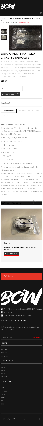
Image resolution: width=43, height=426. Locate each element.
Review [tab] (6, 115)
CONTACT (4, 394)
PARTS (2, 400)
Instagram (4, 356)
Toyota (3, 373)
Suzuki (3, 370)
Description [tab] (9, 111)
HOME (2, 387)
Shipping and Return (29, 111)
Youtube (4, 349)
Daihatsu (4, 376)
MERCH (3, 404)
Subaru (3, 367)
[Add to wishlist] (18, 94)
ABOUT (3, 397)
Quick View (21, 224)
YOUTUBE (4, 391)
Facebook (4, 353)
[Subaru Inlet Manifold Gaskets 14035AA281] (25, 37)
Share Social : (5, 103)
